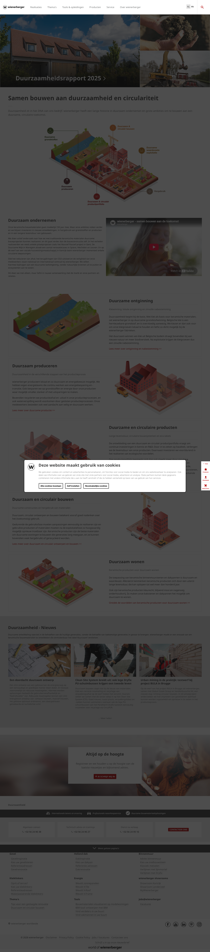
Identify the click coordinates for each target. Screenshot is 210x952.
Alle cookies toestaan (50, 486)
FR (192, 6)
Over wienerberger (130, 7)
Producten (95, 7)
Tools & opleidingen (73, 7)
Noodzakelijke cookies (96, 486)
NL (188, 6)
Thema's (52, 7)
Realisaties (36, 7)
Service (110, 7)
